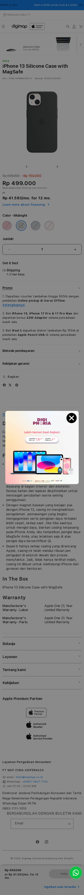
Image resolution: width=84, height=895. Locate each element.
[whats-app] (76, 873)
